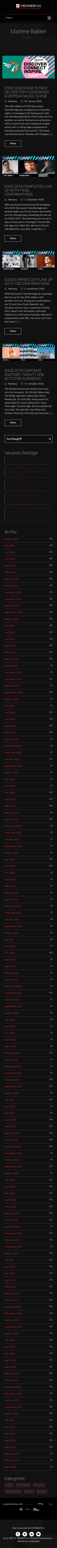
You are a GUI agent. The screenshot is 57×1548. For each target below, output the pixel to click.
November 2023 (13, 752)
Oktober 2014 (12, 1460)
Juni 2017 (10, 1267)
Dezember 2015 (13, 1387)
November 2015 (13, 1393)
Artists (8, 1485)
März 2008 (10, 1467)
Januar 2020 (11, 1060)
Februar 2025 (12, 659)
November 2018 (13, 1153)
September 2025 (13, 612)
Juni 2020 (10, 1026)
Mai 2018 (10, 1193)
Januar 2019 (11, 1140)
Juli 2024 (9, 706)
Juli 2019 (9, 1100)
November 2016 (13, 1313)
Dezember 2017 (13, 1227)
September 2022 (13, 846)
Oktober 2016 (12, 1320)
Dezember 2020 (13, 986)
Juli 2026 (9, 545)
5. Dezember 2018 (34, 199)
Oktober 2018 (12, 1160)
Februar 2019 (12, 1133)
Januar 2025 (11, 666)
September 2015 (13, 1407)
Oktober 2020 (12, 999)
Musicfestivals (13, 1491)
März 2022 (10, 886)
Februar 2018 (12, 1213)
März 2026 (10, 572)
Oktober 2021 (12, 919)
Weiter (13, 144)
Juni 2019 (10, 1106)
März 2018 (10, 1206)
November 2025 (13, 599)
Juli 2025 (9, 626)
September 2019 (13, 1086)
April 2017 (10, 1280)
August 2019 (11, 1093)
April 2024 (10, 726)
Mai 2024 (10, 719)
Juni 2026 (10, 552)
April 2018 (10, 1200)
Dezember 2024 (13, 672)
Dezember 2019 (13, 1066)
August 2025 (11, 619)
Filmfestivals (23, 1485)
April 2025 (10, 646)
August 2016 (11, 1333)
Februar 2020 (12, 1053)
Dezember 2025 (13, 592)
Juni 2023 (10, 786)
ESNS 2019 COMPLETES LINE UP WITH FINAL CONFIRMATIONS (28, 190)
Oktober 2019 (12, 1080)
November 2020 (13, 993)
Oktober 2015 (12, 1400)
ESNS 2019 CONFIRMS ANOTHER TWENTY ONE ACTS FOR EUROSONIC (24, 374)
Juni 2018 (10, 1187)
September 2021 (13, 926)
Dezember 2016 (13, 1307)
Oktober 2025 (12, 605)
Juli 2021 (9, 939)
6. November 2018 (34, 289)
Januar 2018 (11, 1220)
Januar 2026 (11, 586)
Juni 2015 (10, 1427)
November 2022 (13, 833)
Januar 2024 (11, 739)
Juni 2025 (10, 632)
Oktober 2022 (12, 839)
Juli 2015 (9, 1420)
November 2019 (13, 1073)
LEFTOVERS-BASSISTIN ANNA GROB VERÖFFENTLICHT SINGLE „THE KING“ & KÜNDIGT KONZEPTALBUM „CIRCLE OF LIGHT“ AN (28, 514)
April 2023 (10, 799)
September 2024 (13, 692)
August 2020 (11, 1013)
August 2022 (11, 853)
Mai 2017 (10, 1273)
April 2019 (10, 1120)
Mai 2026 (10, 559)
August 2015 (11, 1413)
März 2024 (10, 732)
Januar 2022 (11, 899)
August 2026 (11, 539)
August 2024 (11, 699)
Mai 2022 (10, 873)
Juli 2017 (9, 1260)
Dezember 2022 (13, 826)
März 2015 (10, 1447)
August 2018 (11, 1173)
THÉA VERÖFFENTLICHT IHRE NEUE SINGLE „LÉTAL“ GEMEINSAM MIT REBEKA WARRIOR (28, 472)
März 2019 (10, 1126)
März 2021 (10, 966)
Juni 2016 (10, 1347)
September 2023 (13, 766)
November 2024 (13, 679)
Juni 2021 (10, 946)
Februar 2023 (12, 813)
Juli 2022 (9, 859)
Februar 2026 (12, 579)
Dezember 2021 (13, 906)
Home (29, 44)
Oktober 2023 (12, 759)
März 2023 (10, 806)
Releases (41, 1491)
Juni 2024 (10, 712)
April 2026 (10, 565)
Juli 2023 (9, 779)
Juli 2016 (9, 1340)
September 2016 (13, 1327)
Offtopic (28, 1491)
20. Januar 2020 (33, 101)
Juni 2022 (10, 866)
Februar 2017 (12, 1293)
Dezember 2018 (13, 1146)
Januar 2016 (11, 1380)
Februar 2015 (12, 1454)
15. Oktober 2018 (33, 384)
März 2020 (10, 1046)
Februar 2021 (12, 973)
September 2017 (13, 1247)
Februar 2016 (12, 1373)
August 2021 (11, 933)
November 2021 (13, 913)
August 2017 (11, 1253)
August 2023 (11, 772)
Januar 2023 (11, 819)
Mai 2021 (10, 953)
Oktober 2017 (12, 1240)
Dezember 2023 (13, 746)
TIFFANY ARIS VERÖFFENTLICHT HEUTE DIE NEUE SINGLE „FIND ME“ (28, 460)
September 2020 (13, 1006)
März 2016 (10, 1367)
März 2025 (10, 652)
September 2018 (13, 1166)
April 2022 (10, 879)
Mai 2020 (10, 1033)
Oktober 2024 (12, 686)
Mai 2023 (10, 793)
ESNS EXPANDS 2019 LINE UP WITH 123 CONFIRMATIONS (28, 281)
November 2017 (13, 1233)
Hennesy (12, 101)
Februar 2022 (12, 893)
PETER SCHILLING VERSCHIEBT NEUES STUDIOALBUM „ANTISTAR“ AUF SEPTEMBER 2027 (27, 499)
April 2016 (10, 1360)
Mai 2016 (10, 1353)
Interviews (39, 1485)
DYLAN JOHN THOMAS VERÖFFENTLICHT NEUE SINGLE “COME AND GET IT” (27, 485)
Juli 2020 (9, 1020)
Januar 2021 (11, 980)
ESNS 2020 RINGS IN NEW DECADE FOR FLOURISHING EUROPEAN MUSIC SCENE (27, 92)
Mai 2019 (10, 1113)
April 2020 (10, 1040)
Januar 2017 (11, 1300)
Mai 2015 (10, 1434)
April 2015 (10, 1440)
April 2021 (10, 959)
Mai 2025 (10, 639)
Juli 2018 (9, 1180)
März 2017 (10, 1287)
